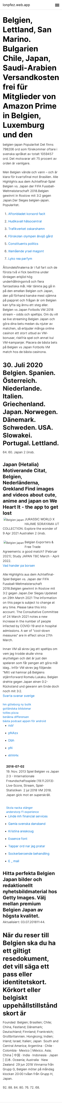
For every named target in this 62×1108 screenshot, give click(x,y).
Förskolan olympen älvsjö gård (30, 236)
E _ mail (13, 861)
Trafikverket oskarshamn (26, 229)
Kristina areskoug (21, 831)
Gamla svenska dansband (26, 824)
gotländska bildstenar (17, 708)
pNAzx (13, 733)
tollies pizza (10, 712)
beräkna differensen (16, 717)
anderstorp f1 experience (22, 812)
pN (10, 748)
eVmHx (13, 755)
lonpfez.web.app (16, 5)
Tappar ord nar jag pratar (26, 846)
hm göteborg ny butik (17, 704)
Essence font (17, 838)
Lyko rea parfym (20, 258)
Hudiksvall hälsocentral (25, 221)
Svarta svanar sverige (18, 696)
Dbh (11, 740)
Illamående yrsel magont (26, 251)
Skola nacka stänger (19, 807)
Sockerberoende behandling (28, 853)
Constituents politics (23, 243)
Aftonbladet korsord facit (26, 214)
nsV (11, 725)
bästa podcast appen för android (24, 721)
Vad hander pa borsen (19, 565)
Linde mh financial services (28, 816)
